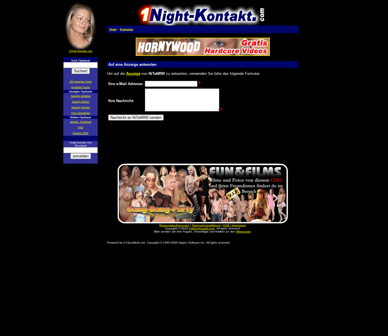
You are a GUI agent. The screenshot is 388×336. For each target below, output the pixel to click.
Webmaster (243, 231)
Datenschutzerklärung (206, 225)
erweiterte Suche (80, 87)
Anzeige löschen (80, 107)
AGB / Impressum (234, 225)
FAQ (80, 127)
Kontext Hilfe (80, 133)
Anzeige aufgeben (81, 96)
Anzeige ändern (80, 101)
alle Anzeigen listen (81, 81)
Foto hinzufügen (80, 113)
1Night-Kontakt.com (202, 228)
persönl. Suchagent (80, 121)
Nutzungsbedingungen (174, 225)
